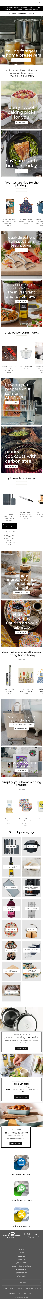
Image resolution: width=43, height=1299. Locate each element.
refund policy (21, 1276)
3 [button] (22, 64)
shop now (21, 301)
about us (21, 1256)
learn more (21, 1097)
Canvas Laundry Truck (21, 725)
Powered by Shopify (21, 1297)
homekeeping (21, 728)
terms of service (21, 1269)
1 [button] (12, 64)
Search (21, 1253)
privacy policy (21, 1272)
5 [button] (32, 64)
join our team (21, 1262)
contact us (21, 1259)
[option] (21, 8)
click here (13, 51)
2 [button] (16, 64)
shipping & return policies (21, 1266)
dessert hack (28, 51)
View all (21, 190)
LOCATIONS (21, 1282)
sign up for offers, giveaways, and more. (21, 1288)
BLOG (21, 1249)
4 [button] (26, 64)
